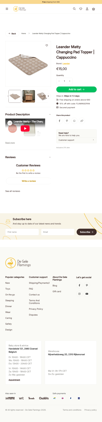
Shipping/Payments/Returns (42, 283)
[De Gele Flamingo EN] (19, 8)
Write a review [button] (29, 181)
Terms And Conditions (34, 301)
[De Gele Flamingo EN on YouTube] (87, 294)
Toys (7, 288)
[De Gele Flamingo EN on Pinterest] (87, 285)
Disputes (33, 314)
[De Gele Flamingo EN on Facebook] (79, 285)
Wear (7, 312)
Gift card (57, 291)
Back (14, 33)
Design (8, 329)
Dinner (8, 306)
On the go (10, 294)
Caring (8, 318)
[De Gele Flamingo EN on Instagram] (79, 294)
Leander (66, 63)
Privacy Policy (36, 309)
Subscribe (85, 232)
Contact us (34, 294)
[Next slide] (48, 96)
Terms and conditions (72, 410)
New (7, 283)
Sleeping (9, 300)
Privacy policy (90, 410)
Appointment (14, 380)
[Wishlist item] (47, 45)
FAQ (31, 288)
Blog (55, 285)
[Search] (74, 9)
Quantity (60, 75)
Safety (8, 323)
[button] (6, 9)
